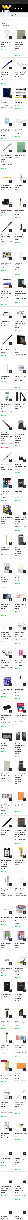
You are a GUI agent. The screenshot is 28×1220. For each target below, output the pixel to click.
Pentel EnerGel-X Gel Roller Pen (6, 235)
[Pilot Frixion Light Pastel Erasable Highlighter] (21, 509)
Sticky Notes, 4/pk (21, 1133)
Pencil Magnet (5, 376)
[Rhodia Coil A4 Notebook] (21, 796)
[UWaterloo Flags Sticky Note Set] (7, 1066)
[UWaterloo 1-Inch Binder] (21, 339)
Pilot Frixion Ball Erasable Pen (6, 661)
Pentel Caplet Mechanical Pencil (20, 1103)
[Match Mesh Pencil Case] (7, 735)
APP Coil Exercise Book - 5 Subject (6, 690)
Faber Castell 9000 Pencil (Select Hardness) (6, 634)
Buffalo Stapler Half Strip (5, 1022)
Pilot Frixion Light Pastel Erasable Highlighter (20, 519)
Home (3, 19)
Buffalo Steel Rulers (5, 1046)
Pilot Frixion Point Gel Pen (20, 377)
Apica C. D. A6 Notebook (19, 264)
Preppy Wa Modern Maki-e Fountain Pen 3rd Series (6, 435)
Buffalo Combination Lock (20, 1022)
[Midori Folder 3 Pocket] (7, 1125)
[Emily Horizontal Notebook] (21, 1066)
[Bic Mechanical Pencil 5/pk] (21, 852)
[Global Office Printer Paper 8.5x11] (21, 960)
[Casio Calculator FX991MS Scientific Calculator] (21, 539)
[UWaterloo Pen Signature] (21, 177)
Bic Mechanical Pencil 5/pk (19, 861)
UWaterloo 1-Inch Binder (20, 349)
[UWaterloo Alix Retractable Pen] (7, 177)
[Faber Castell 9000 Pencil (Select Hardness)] (7, 624)
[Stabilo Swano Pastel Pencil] (7, 539)
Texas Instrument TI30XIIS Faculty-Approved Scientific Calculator (20, 436)
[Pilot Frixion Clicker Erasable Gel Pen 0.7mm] (7, 283)
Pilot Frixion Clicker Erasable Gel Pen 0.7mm (6, 293)
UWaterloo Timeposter (18, 101)
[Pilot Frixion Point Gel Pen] (21, 368)
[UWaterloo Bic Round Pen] (21, 202)
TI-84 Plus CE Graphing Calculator (5, 493)
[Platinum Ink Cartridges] (21, 1037)
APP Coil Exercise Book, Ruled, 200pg (6, 519)
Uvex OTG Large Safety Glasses (20, 73)
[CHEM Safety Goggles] (7, 313)
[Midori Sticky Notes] (7, 1094)
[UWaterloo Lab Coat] (7, 34)
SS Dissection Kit (6, 210)
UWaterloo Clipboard (4, 101)
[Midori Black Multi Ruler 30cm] (21, 396)
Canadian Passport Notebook (21, 605)
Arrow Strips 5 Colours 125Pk (5, 1159)
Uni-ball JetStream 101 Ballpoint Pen (19, 1188)
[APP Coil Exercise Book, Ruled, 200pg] (7, 509)
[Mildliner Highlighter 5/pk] (21, 1150)
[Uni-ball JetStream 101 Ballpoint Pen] (21, 1178)
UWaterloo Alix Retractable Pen (6, 186)
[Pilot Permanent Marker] (7, 396)
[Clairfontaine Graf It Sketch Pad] (21, 652)
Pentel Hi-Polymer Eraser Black (7, 969)
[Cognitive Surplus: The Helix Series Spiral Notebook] (21, 822)
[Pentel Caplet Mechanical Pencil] (21, 1094)
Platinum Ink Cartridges (19, 1046)
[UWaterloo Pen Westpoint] (21, 226)
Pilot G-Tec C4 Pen (19, 633)
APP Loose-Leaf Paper (6, 944)
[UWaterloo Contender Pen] (7, 339)
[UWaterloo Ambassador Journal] (21, 483)
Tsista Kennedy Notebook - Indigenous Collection (6, 578)
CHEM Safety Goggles (5, 322)
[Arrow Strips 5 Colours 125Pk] (7, 1150)
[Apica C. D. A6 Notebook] (21, 255)
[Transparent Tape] (21, 707)
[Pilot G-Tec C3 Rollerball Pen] (21, 880)
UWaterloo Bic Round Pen (19, 211)
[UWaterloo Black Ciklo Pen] (7, 822)
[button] (22, 8)
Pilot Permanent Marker (6, 405)
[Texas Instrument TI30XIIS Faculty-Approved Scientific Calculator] (21, 424)
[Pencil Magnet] (7, 368)
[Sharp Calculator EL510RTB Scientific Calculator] (7, 852)
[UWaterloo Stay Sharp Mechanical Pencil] (7, 147)
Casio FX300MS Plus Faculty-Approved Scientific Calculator (20, 777)
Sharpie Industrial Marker (6, 918)
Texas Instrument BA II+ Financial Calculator (6, 1188)
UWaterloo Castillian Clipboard (18, 996)
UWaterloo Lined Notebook (6, 995)
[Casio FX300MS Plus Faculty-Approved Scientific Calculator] (21, 766)
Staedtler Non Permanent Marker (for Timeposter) (21, 691)
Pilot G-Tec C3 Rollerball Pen (19, 890)
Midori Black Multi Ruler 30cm (20, 405)
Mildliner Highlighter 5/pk (20, 1159)
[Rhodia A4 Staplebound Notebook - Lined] (21, 1208)
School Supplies (9, 19)
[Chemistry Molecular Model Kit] (21, 313)
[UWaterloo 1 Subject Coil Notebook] (21, 34)
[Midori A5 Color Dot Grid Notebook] (7, 766)
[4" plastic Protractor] (7, 1208)
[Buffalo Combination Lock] (21, 1013)
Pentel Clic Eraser (6, 465)
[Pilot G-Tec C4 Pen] (21, 624)
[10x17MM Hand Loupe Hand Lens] (21, 456)
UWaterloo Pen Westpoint (19, 235)
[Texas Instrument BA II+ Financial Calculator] (7, 1178)
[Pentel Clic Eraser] (7, 456)
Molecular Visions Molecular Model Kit (6, 806)
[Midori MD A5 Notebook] (21, 568)
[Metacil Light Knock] (7, 880)
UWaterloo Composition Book (20, 292)
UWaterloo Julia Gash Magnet (6, 264)
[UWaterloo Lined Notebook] (7, 986)
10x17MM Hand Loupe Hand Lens (20, 465)
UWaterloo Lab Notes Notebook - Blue (6, 131)
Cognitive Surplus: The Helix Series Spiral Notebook (20, 832)
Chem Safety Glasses (19, 130)
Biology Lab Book (20, 155)
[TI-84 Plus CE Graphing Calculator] (7, 483)
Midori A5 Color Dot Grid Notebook (7, 775)
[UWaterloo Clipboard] (7, 92)
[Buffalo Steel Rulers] (7, 1037)
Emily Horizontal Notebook (20, 1075)
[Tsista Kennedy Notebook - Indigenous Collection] (7, 568)
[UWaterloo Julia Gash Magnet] (7, 255)
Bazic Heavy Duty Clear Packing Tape (20, 919)
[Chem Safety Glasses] (21, 121)
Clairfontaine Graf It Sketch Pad (20, 661)
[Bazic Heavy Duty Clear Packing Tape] (21, 909)
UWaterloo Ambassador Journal (19, 493)
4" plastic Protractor (4, 1217)
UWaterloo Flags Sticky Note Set (6, 1075)
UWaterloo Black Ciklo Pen (6, 831)
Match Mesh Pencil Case (5, 744)
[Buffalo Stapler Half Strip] (7, 1013)
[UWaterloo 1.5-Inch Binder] (7, 596)
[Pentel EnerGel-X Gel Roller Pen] (7, 226)
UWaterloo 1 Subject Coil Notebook (19, 44)
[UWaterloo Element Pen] (7, 64)
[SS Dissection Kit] (7, 202)
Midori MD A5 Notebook (19, 577)
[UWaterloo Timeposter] (21, 92)
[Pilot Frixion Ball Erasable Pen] (7, 652)
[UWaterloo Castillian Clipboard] (21, 986)
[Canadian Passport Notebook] (21, 596)
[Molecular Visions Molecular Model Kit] (7, 796)
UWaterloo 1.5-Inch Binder (5, 605)
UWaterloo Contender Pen (6, 349)
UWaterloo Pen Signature (19, 186)
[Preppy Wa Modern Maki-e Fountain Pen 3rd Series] (7, 424)
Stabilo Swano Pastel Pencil (5, 548)
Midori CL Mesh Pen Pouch (6, 716)
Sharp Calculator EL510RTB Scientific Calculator (6, 863)
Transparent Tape (20, 715)
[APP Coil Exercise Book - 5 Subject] (7, 681)
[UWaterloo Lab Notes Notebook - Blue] (7, 121)
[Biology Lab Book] (21, 147)
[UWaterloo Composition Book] (21, 283)
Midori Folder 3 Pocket (5, 1134)
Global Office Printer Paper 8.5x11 (19, 970)
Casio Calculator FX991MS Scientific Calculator (20, 550)
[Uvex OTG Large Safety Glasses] (21, 64)
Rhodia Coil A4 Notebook (19, 805)
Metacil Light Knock (5, 890)
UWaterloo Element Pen (5, 73)
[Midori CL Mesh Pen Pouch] (7, 707)
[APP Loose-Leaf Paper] (7, 935)
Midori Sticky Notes (5, 1103)
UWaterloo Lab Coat (5, 43)
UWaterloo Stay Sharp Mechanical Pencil (6, 157)
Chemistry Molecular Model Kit (20, 323)
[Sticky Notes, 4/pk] (21, 1125)
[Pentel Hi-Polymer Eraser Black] (7, 960)
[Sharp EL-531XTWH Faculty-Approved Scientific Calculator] (21, 735)
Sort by (3, 23)
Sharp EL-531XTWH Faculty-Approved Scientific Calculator (21, 747)
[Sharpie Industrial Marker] (7, 909)
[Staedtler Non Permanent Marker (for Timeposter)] (21, 681)
